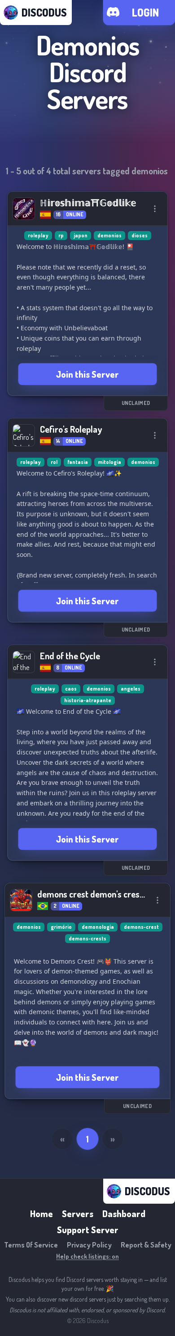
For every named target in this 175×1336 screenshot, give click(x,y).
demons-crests (87, 938)
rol (54, 462)
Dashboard (123, 1213)
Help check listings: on (87, 1256)
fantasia (77, 462)
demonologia (98, 926)
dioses (139, 235)
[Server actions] (155, 209)
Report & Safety (146, 1244)
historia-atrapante (87, 700)
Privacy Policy (89, 1244)
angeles (130, 688)
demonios (109, 235)
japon (81, 235)
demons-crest (141, 926)
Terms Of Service (31, 1244)
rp (61, 235)
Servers (77, 1213)
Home (41, 1213)
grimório (61, 926)
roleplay (38, 235)
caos (71, 688)
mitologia (109, 462)
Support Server (87, 1229)
